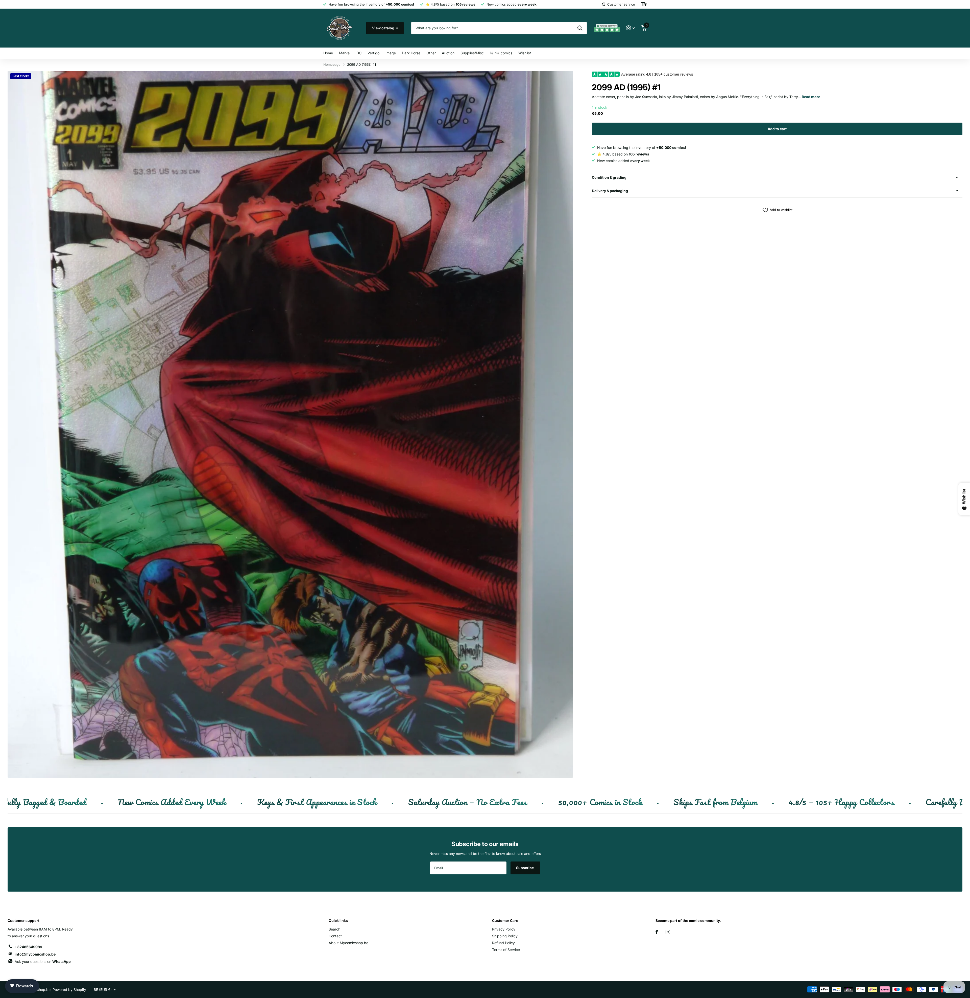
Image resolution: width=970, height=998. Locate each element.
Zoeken (580, 28)
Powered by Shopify (69, 989)
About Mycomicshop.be (348, 943)
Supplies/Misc (472, 53)
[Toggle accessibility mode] (644, 4)
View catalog (383, 28)
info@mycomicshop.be (35, 954)
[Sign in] (630, 28)
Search (334, 929)
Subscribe (525, 868)
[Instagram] (668, 932)
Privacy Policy (503, 929)
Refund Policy (503, 943)
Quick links (338, 920)
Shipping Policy (505, 936)
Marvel (344, 53)
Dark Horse (411, 53)
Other (431, 53)
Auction (448, 53)
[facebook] (657, 932)
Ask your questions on (43, 961)
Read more (811, 97)
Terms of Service (506, 949)
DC (358, 53)
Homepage (332, 64)
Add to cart (777, 129)
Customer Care (505, 920)
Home (328, 53)
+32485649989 (28, 947)
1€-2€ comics (501, 53)
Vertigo (373, 53)
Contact (335, 936)
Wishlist (524, 53)
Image (390, 53)
